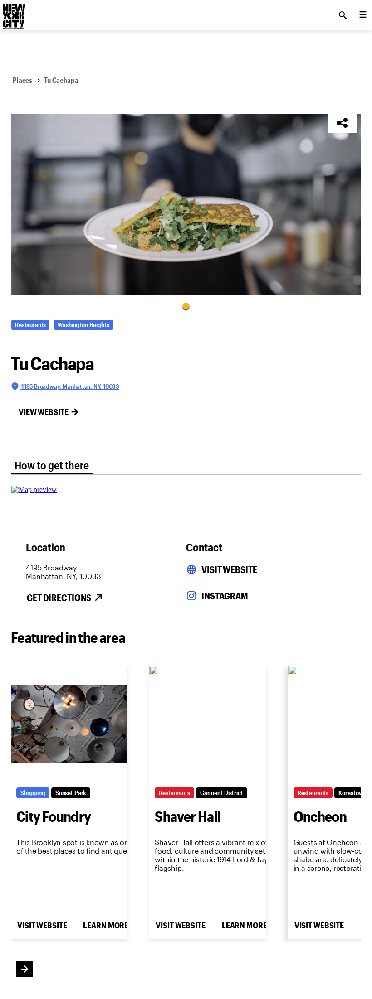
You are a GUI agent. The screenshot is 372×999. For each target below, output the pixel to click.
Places (22, 80)
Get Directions (59, 597)
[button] (186, 204)
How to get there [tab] (52, 465)
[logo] (13, 12)
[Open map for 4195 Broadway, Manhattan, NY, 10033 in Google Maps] (34, 489)
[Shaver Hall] (207, 724)
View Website (44, 412)
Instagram (224, 595)
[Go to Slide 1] (186, 305)
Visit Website (229, 569)
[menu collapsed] (363, 15)
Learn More (105, 925)
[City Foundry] (69, 724)
